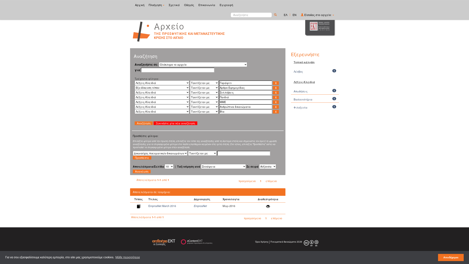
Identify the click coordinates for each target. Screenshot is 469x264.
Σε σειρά (252, 166)
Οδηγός (189, 5)
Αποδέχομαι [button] (450, 257)
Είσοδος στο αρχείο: (318, 15)
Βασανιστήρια (303, 99)
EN (294, 15)
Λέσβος (298, 71)
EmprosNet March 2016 (162, 206)
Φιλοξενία (300, 107)
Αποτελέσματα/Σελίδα (148, 166)
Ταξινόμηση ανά (188, 166)
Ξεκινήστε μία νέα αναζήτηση (175, 123)
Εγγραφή (226, 5)
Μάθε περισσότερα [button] (127, 257)
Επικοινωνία (206, 5)
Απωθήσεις (301, 91)
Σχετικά (174, 5)
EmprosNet (200, 206)
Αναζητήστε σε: (146, 65)
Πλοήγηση (156, 5)
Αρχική (139, 5)
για (137, 70)
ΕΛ (285, 15)
